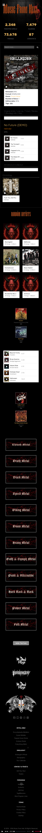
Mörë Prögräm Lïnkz (21, 796)
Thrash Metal (15, 96)
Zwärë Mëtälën (21, 735)
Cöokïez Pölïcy (21, 812)
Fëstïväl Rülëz (21, 807)
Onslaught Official (21, 754)
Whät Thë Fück (21, 643)
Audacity (21, 787)
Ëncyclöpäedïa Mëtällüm (21, 732)
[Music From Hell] (21, 9)
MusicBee (21, 784)
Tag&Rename (21, 793)
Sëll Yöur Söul (21, 771)
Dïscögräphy (21, 758)
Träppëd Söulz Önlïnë (21, 738)
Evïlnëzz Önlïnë (21, 741)
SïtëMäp (21, 816)
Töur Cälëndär (21, 760)
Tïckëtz (21, 774)
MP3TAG (21, 790)
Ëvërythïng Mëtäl (21, 744)
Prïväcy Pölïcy (21, 810)
